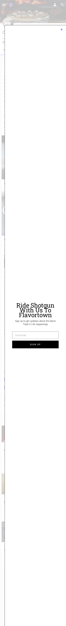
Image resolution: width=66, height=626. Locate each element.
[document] (33, 313)
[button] (61, 29)
